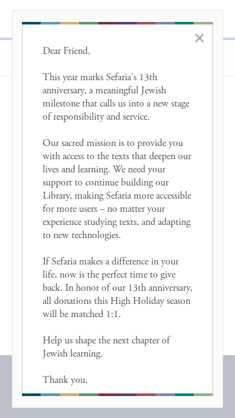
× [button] (199, 38)
